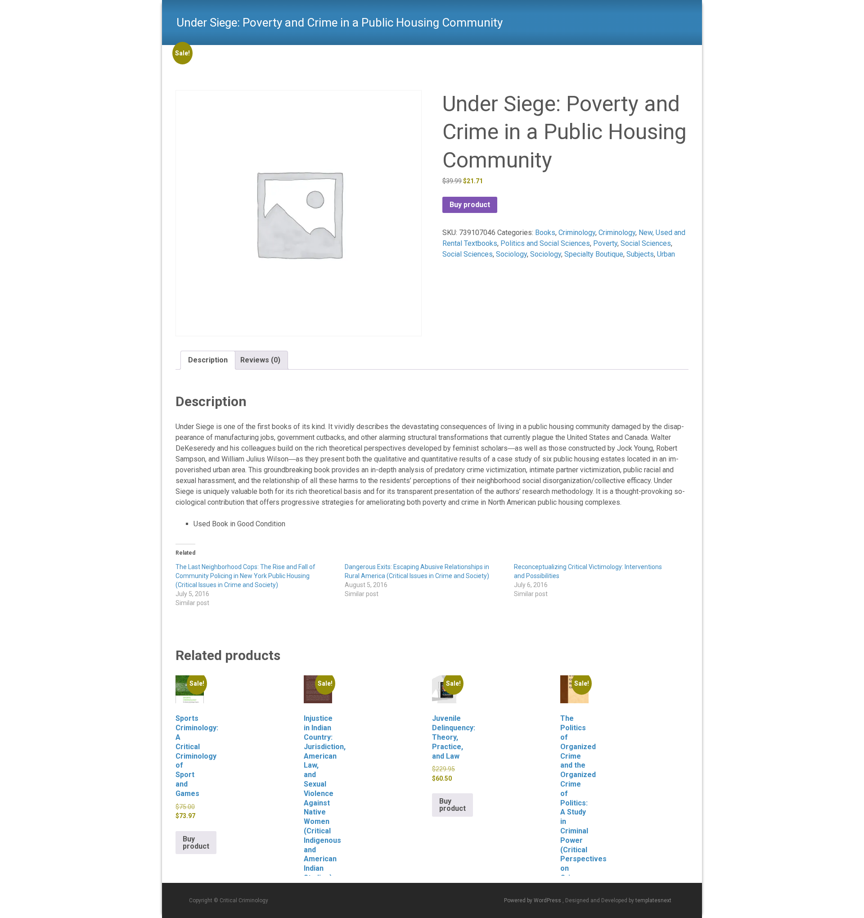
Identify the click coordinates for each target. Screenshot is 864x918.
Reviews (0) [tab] (260, 360)
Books (545, 232)
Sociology (511, 254)
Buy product (470, 204)
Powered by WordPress (533, 900)
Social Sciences (646, 243)
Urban (666, 254)
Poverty (605, 243)
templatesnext (653, 900)
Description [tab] (208, 360)
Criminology (576, 232)
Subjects (640, 254)
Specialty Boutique (593, 254)
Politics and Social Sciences (545, 243)
